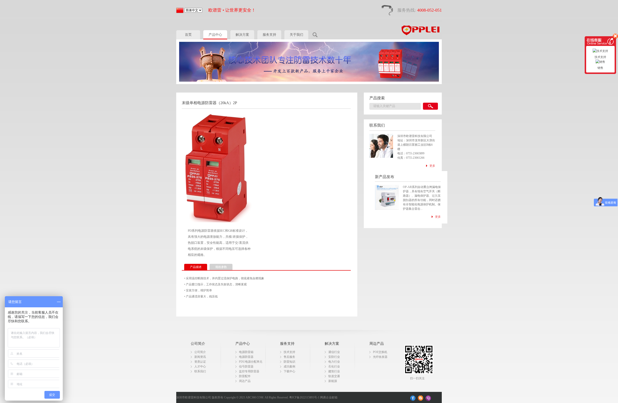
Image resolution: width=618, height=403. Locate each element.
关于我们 (296, 34)
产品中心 (215, 34)
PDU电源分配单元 (250, 361)
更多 (432, 165)
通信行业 (334, 352)
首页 (188, 34)
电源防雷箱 (246, 352)
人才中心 (200, 366)
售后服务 (289, 357)
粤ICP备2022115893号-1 (304, 397)
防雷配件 (245, 376)
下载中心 (289, 371)
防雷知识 (289, 361)
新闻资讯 (200, 357)
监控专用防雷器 (249, 371)
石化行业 (334, 366)
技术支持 (289, 352)
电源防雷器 (246, 357)
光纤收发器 (380, 357)
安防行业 (334, 357)
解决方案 (242, 34)
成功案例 (289, 366)
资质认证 (200, 361)
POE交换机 (380, 352)
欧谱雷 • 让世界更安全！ (232, 10)
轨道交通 (334, 376)
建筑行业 (334, 371)
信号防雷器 (246, 366)
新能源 (332, 381)
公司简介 (200, 352)
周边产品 (245, 381)
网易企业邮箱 (328, 397)
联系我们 (200, 371)
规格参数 (221, 267)
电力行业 (334, 361)
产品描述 (196, 267)
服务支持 (269, 34)
